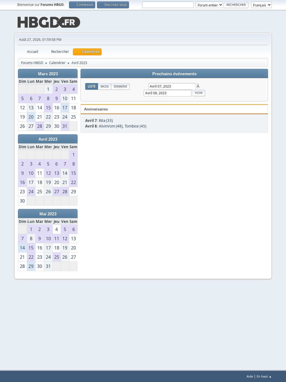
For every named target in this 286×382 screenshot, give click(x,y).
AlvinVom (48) (111, 126)
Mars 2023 (48, 74)
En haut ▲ (264, 376)
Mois (105, 86)
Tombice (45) (135, 126)
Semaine (120, 86)
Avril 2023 (47, 139)
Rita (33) (106, 120)
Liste (92, 86)
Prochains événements (174, 74)
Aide (250, 376)
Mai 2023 (47, 214)
